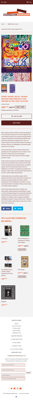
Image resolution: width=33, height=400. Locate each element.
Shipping (3, 110)
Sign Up (28, 372)
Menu (5, 2)
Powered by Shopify (24, 393)
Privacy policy (16, 328)
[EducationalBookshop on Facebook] (14, 388)
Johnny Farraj (5, 104)
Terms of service (16, 326)
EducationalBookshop (12, 393)
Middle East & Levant (13, 24)
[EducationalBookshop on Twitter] (11, 388)
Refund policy (16, 330)
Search (16, 323)
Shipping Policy (16, 333)
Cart (30, 2)
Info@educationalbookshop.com (17, 355)
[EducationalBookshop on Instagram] (17, 388)
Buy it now (16, 123)
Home (2, 24)
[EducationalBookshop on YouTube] (20, 388)
